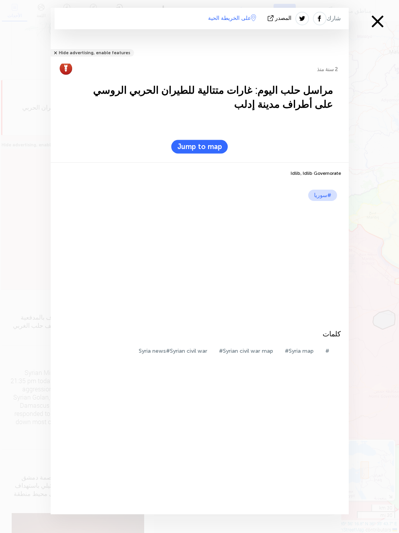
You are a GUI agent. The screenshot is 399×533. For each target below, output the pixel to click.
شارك (334, 18)
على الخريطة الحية (229, 18)
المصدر (283, 18)
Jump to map (199, 146)
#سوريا (322, 195)
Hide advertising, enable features (94, 52)
